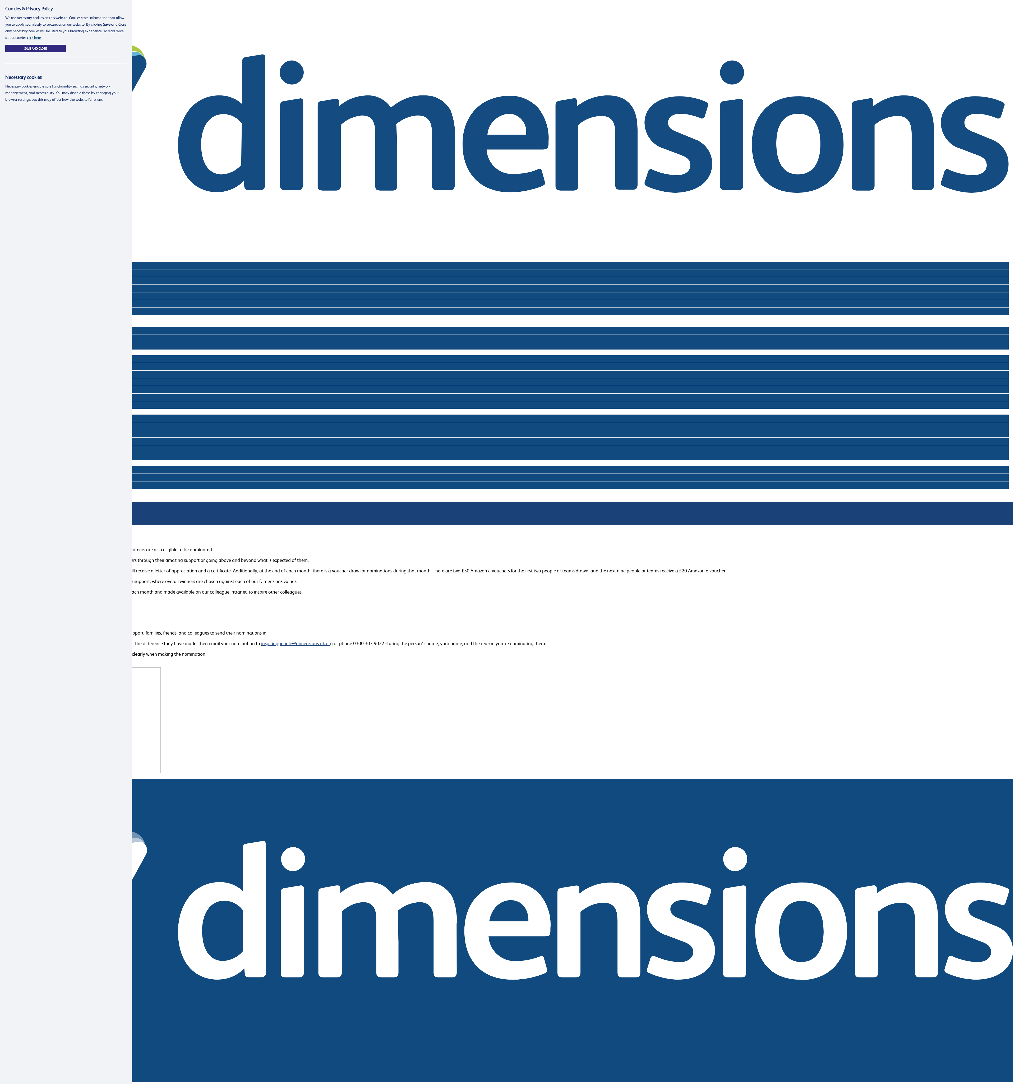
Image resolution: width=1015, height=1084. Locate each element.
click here (34, 37)
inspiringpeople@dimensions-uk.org (297, 643)
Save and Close (35, 48)
